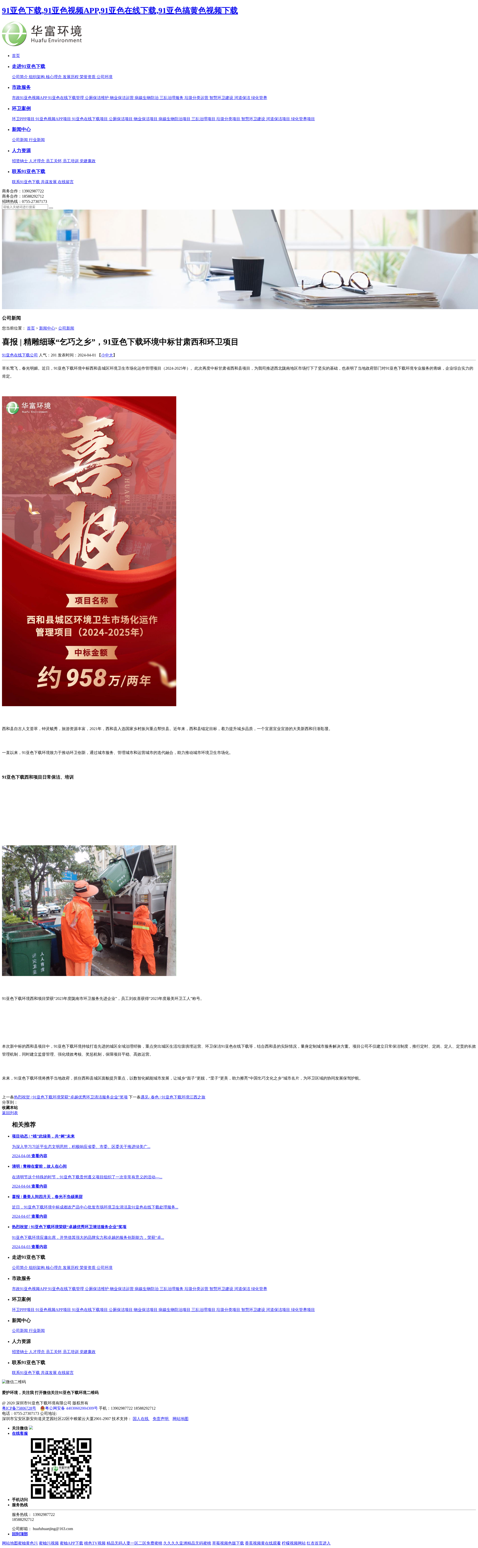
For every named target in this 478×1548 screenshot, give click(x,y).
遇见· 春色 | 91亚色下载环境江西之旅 (173, 1097)
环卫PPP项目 (24, 119)
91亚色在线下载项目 (90, 119)
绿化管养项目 (303, 119)
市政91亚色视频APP (30, 98)
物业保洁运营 (122, 98)
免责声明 (161, 1419)
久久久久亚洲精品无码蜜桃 (187, 1543)
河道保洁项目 (278, 119)
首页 (16, 56)
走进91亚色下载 (28, 66)
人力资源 (21, 150)
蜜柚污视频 (49, 1543)
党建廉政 (88, 161)
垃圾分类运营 (196, 98)
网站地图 (180, 1419)
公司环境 (105, 77)
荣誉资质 (88, 77)
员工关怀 (54, 161)
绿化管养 (259, 98)
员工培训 (71, 161)
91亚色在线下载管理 (66, 98)
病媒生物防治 (147, 98)
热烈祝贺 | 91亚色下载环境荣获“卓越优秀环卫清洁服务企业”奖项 (71, 1097)
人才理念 (37, 161)
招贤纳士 (20, 161)
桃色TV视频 (95, 1543)
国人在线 (141, 1419)
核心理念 (54, 77)
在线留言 (66, 182)
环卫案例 (21, 108)
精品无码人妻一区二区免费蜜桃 (134, 1543)
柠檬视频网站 (294, 1543)
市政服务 (21, 87)
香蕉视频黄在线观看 (263, 1543)
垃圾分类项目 (228, 119)
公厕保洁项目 (121, 119)
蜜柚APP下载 (71, 1543)
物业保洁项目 (146, 119)
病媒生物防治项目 (175, 119)
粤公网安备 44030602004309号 (71, 1408)
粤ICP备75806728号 (19, 1408)
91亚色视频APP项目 (54, 119)
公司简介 (20, 77)
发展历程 (71, 77)
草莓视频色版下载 (228, 1543)
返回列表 (10, 1113)
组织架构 (37, 77)
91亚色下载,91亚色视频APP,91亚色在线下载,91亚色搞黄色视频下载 (120, 10)
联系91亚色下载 (28, 171)
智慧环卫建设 (221, 98)
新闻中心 (21, 129)
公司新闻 (20, 140)
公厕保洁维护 (97, 98)
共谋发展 (49, 182)
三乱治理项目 (203, 119)
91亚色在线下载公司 (20, 355)
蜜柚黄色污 (28, 1543)
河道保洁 (242, 98)
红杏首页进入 (319, 1543)
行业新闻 (37, 140)
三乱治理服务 (172, 98)
